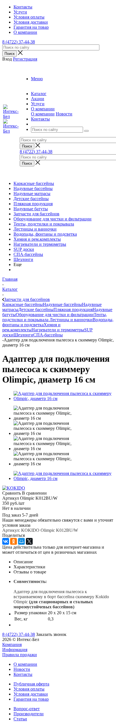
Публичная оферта (31, 684)
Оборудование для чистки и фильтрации (53, 218)
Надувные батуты (31, 208)
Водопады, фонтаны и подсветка (45, 234)
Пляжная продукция (33, 203)
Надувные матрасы (32, 193)
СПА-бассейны (28, 254)
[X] (29, 541)
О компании (43, 113)
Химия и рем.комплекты (37, 239)
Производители (29, 713)
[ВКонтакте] (5, 541)
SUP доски (24, 249)
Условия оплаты (29, 689)
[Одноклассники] (13, 541)
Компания (12, 644)
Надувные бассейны (33, 188)
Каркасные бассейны (34, 183)
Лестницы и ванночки (35, 229)
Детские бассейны (31, 198)
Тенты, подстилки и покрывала (44, 224)
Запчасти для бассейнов (36, 213)
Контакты (23, 674)
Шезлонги (23, 259)
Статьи (20, 718)
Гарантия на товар (31, 699)
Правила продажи (19, 654)
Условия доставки (31, 694)
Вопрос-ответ (27, 708)
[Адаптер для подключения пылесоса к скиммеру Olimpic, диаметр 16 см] (64, 398)
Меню (37, 78)
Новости (64, 113)
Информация (14, 649)
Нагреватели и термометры (40, 244)
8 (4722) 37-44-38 (18, 41)
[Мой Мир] (21, 541)
